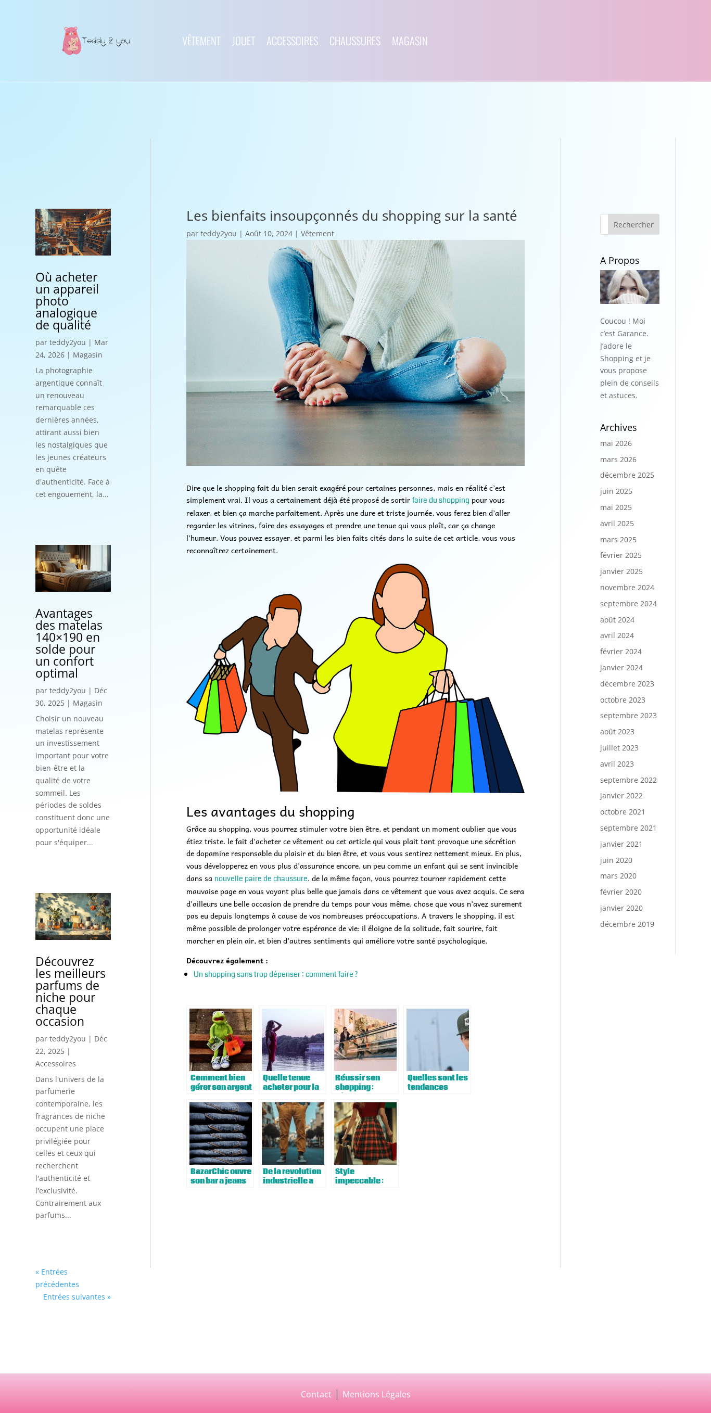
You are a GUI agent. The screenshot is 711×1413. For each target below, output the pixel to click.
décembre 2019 (627, 924)
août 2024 (617, 620)
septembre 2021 (628, 828)
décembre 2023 (627, 684)
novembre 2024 (627, 587)
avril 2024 (617, 635)
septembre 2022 (628, 780)
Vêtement (201, 42)
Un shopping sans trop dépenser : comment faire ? (276, 974)
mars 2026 (618, 459)
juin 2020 (616, 860)
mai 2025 (616, 507)
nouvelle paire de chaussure (261, 878)
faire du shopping (440, 500)
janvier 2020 (621, 908)
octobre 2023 (622, 700)
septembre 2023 (628, 715)
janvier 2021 (621, 844)
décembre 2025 (627, 475)
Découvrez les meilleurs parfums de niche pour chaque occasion (70, 991)
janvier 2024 (621, 667)
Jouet (243, 42)
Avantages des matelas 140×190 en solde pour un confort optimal (69, 643)
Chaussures (354, 42)
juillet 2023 (619, 748)
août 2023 (617, 731)
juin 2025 (616, 491)
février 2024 (621, 651)
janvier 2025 (621, 571)
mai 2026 (616, 443)
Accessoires (292, 42)
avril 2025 (617, 523)
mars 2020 (618, 876)
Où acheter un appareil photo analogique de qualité (67, 301)
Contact (316, 1394)
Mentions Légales (376, 1394)
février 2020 (621, 892)
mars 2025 (618, 539)
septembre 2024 (628, 603)
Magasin (410, 42)
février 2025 (621, 555)
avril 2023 (617, 764)
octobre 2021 (622, 812)
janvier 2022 (621, 795)
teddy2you (67, 342)
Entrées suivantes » (77, 1297)
